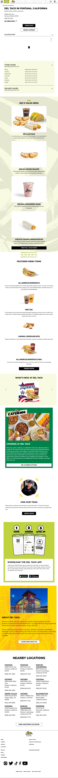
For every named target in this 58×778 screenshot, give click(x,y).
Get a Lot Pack (29, 134)
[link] (52, 1)
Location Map (9, 35)
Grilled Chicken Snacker (29, 169)
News (2, 752)
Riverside (40, 706)
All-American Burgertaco (29, 283)
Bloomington (42, 694)
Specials (3, 744)
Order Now (29, 368)
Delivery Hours (11, 88)
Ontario (8, 679)
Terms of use (19, 771)
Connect (3, 741)
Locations (3, 746)
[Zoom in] (51, 39)
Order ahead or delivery (6, 1)
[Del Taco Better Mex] (13, 1)
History (3, 750)
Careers (3, 754)
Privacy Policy (27, 771)
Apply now (29, 513)
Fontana (9, 665)
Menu (2, 739)
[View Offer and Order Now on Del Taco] (29, 392)
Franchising (4, 757)
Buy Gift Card (32, 739)
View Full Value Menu (29, 248)
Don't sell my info (36, 771)
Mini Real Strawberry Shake (29, 204)
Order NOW (29, 25)
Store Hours (10, 65)
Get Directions (9, 21)
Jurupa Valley (11, 694)
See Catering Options (29, 465)
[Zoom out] (51, 41)
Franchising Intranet (34, 750)
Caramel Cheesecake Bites (29, 336)
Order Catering (29, 30)
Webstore (31, 744)
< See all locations (8, 5)
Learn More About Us (29, 642)
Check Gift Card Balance (35, 741)
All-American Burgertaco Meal (29, 359)
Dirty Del (29, 310)
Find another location (29, 724)
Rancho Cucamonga (41, 666)
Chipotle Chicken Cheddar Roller (29, 239)
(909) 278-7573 (8, 18)
